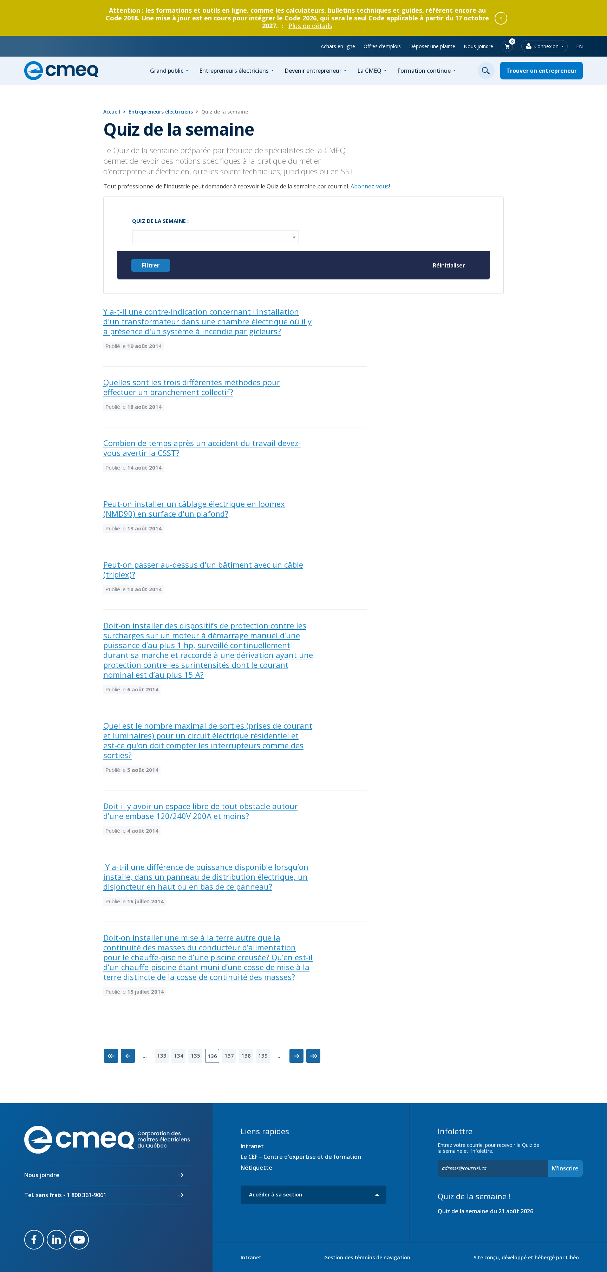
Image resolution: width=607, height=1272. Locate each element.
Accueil (111, 111)
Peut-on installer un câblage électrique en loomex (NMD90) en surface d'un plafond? (194, 508)
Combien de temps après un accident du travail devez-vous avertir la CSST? (202, 448)
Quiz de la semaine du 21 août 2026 (485, 1211)
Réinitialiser (449, 265)
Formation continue (424, 71)
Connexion (546, 46)
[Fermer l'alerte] (501, 18)
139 (263, 1055)
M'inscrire (565, 1168)
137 (229, 1055)
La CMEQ (369, 71)
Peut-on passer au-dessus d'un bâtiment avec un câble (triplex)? (203, 569)
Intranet (252, 1146)
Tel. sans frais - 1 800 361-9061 (65, 1195)
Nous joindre (478, 46)
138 (246, 1055)
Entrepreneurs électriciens (234, 71)
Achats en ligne (338, 46)
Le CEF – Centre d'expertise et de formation (301, 1157)
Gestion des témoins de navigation (367, 1257)
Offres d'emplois (382, 46)
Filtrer (150, 265)
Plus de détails (310, 25)
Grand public (166, 71)
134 (178, 1055)
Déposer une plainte (432, 46)
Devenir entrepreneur (313, 71)
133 (162, 1055)
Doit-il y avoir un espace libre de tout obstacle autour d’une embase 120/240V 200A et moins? (200, 811)
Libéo (572, 1257)
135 (195, 1055)
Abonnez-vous (370, 186)
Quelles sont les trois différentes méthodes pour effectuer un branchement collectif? (191, 387)
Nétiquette (256, 1167)
